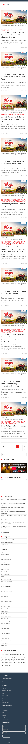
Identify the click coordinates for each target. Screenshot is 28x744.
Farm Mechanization (5, 559)
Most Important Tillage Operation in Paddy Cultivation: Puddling (10, 383)
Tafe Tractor (3, 631)
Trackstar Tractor (4, 633)
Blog (3, 693)
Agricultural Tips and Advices (7, 542)
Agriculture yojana (5, 547)
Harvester (3, 571)
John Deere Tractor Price (6, 581)
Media (3, 712)
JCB (2, 576)
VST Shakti (3, 645)
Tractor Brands (5, 30)
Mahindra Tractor (4, 589)
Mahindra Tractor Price (6, 591)
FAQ (3, 700)
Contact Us (4, 697)
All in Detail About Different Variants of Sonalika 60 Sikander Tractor (12, 34)
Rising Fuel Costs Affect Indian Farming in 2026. (10, 515)
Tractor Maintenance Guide (8, 680)
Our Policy (16, 742)
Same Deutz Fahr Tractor (10, 659)
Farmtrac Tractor (4, 564)
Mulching (3, 599)
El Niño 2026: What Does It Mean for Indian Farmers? (12, 499)
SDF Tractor (3, 613)
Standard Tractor (4, 626)
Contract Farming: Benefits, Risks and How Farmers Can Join (13, 526)
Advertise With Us (7, 690)
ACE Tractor (7, 664)
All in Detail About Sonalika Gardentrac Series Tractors (12, 162)
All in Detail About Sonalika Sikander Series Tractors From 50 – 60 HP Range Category (13, 249)
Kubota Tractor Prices (5, 586)
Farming (3, 562)
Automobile (3, 549)
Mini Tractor (3, 596)
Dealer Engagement (6, 681)
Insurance (4, 715)
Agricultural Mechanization (8, 157)
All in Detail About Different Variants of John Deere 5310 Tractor (12, 119)
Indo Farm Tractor (5, 574)
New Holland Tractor (13, 71)
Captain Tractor (4, 552)
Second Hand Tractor (5, 616)
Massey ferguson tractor (6, 594)
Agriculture (4, 29)
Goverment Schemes (5, 569)
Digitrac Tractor (4, 554)
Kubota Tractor (4, 584)
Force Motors (18, 242)
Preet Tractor (4, 608)
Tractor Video (5, 714)
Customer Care (5, 719)
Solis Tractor (3, 618)
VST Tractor (13, 662)
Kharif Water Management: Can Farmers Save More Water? (13, 503)
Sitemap (4, 698)
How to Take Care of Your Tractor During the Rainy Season (13, 511)
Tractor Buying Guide (7, 678)
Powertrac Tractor (5, 606)
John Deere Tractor (6, 114)
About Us (4, 688)
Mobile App (5, 695)
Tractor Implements (20, 159)
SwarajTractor (8, 662)
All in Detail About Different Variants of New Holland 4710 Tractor (13, 76)
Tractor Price (4, 643)
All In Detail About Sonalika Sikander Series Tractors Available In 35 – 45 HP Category (12, 337)
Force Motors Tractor (9, 657)
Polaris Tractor (8, 665)
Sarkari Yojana (4, 611)
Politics (2, 603)
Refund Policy (5, 702)
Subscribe (6, 736)
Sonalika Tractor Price (5, 623)
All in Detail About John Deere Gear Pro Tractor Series (13, 292)
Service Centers (6, 717)
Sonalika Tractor (12, 29)
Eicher (2, 557)
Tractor (20, 29)
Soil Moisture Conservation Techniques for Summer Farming (13, 518)
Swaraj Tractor (5, 331)
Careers (4, 692)
